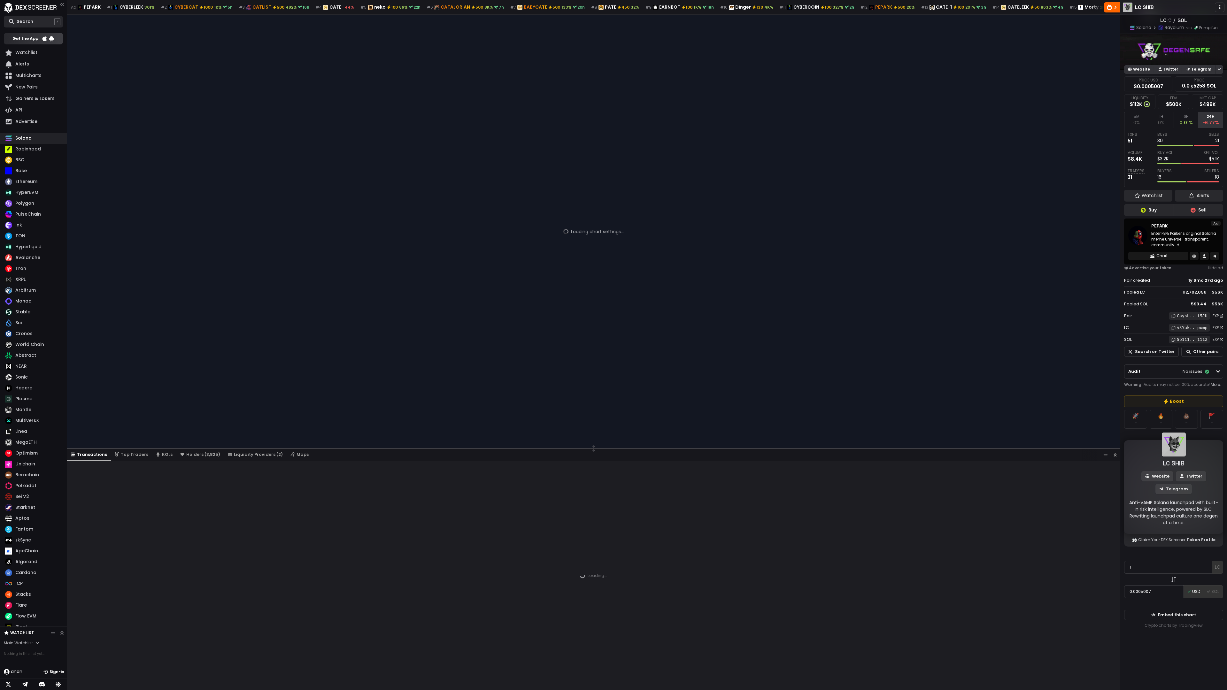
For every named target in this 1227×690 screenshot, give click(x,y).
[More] (1219, 7)
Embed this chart (1177, 615)
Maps (303, 454)
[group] (1173, 401)
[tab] (1136, 120)
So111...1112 (1192, 339)
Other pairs (1205, 352)
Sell (1202, 210)
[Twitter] (8, 684)
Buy (1152, 210)
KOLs (167, 454)
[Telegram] (25, 684)
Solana (1143, 27)
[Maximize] (1115, 454)
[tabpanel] (1173, 157)
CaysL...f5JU (1192, 315)
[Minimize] (1105, 454)
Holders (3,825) (203, 454)
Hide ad (1215, 268)
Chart (1162, 255)
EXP (1216, 315)
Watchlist (22, 632)
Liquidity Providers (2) (258, 454)
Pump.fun (1208, 27)
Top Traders (134, 454)
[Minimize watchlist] (53, 633)
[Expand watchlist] (62, 633)
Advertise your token (1150, 268)
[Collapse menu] (62, 4)
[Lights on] (58, 684)
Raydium (1174, 27)
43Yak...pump (1192, 327)
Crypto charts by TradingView (1174, 625)
